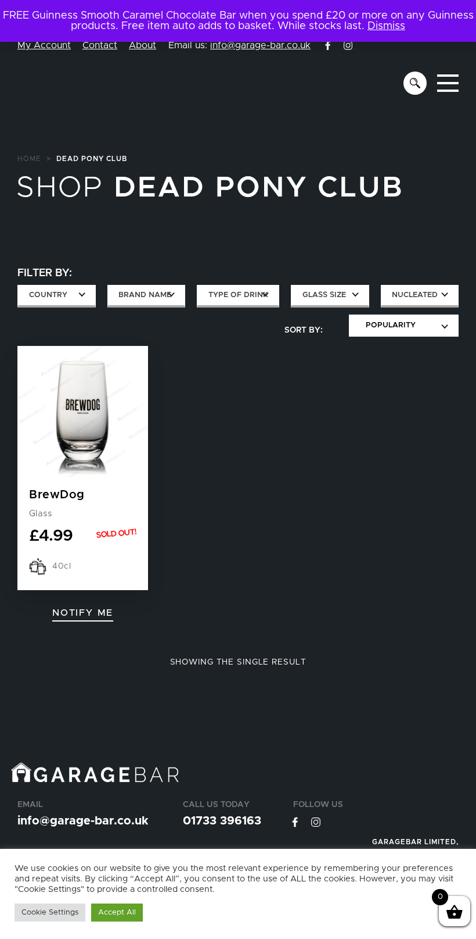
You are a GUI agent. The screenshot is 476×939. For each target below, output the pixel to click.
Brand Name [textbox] (144, 295)
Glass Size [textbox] (324, 295)
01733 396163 (222, 821)
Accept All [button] (117, 912)
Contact (99, 45)
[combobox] (56, 296)
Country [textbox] (48, 295)
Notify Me (82, 612)
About (142, 45)
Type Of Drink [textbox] (238, 295)
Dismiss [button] (386, 26)
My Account (44, 45)
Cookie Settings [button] (49, 912)
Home (29, 158)
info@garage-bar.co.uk (260, 45)
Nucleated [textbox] (415, 295)
